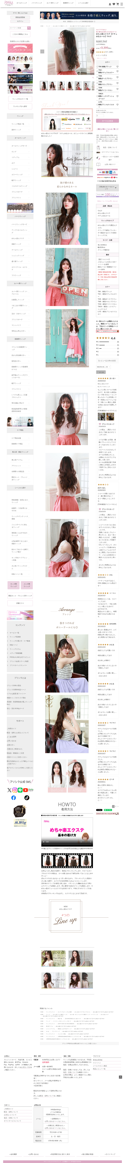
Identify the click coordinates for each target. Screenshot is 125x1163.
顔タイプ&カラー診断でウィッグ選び (20, 551)
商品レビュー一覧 (99, 1069)
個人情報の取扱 (87, 1154)
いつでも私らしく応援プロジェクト (19, 396)
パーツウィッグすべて (19, 224)
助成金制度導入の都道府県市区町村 (19, 410)
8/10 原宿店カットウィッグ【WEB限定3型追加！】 (79, 21)
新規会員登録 (20, 17)
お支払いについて (10, 1115)
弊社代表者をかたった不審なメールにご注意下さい (20, 762)
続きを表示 (103, 676)
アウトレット (16, 466)
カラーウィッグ (17, 174)
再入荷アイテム (17, 460)
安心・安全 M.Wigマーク (15, 708)
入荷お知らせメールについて (106, 188)
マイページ (96, 1056)
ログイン (20, 21)
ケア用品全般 (16, 438)
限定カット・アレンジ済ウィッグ (19, 478)
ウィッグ (48, 26)
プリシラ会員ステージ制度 (19, 661)
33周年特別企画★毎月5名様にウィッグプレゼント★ (69, 1036)
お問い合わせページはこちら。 (56, 1121)
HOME (41, 26)
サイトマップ (110, 1154)
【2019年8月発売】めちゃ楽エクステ (73, 1018)
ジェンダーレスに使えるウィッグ (19, 526)
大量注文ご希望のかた (14, 749)
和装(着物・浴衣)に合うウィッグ (20, 501)
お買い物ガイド (110, 164)
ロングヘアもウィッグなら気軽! (65, 1011)
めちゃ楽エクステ (18, 238)
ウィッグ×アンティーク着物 (20, 518)
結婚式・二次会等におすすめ (19, 509)
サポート (7, 1105)
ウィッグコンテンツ (50, 1011)
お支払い (7, 1056)
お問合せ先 (37, 1105)
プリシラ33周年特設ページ (16, 689)
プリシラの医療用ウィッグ (19, 348)
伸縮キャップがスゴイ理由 (16, 698)
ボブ (13, 163)
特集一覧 (60, 1018)
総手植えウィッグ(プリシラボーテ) (20, 376)
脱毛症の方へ (16, 361)
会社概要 (14, 1154)
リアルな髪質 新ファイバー (16, 694)
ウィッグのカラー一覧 (20, 99)
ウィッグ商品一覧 (18, 124)
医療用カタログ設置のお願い (20, 41)
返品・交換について (110, 147)
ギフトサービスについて (12, 1121)
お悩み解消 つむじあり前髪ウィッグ (20, 542)
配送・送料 (37, 1056)
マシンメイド (16, 325)
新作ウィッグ (16, 130)
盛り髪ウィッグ (17, 261)
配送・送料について (47, 1096)
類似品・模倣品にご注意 (15, 753)
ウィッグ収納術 (15, 637)
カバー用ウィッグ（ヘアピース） (19, 293)
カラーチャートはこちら (110, 152)
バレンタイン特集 (62, 1033)
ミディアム (15, 157)
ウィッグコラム (15, 649)
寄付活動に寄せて (18, 403)
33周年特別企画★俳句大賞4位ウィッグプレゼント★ (57, 1039)
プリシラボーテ (17, 192)
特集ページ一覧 (17, 574)
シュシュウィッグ (18, 255)
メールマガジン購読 (100, 1066)
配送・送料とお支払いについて (18, 733)
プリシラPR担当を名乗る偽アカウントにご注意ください (79, 1043)
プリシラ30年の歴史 (14, 685)
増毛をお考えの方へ (19, 331)
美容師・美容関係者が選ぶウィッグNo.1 (19, 703)
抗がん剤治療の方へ (19, 355)
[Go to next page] (118, 806)
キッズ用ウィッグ (13, 585)
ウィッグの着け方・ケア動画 (20, 641)
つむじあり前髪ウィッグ (19, 307)
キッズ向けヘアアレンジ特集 (19, 559)
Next (92, 51)
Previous (42, 51)
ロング (14, 151)
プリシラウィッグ (56, 1031)
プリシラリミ (16, 197)
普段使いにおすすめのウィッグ (19, 534)
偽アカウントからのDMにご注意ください (20, 769)
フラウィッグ (16, 275)
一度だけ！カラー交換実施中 (110, 158)
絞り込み (101, 372)
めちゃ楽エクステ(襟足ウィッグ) (60, 26)
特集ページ (14, 645)
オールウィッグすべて (19, 146)
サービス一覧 (14, 633)
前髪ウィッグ (16, 244)
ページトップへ (120, 1077)
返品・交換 (67, 1056)
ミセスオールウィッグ (19, 186)
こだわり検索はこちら (20, 34)
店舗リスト (20, 603)
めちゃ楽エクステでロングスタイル (82, 1011)
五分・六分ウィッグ (19, 314)
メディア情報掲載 (16, 653)
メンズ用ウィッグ (27, 585)
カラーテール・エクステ (19, 268)
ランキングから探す (20, 106)
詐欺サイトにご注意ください (17, 757)
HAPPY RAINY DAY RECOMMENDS (66, 1023)
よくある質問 (11, 737)
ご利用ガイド (11, 728)
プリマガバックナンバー (18, 665)
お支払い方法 (25, 1067)
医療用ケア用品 (17, 444)
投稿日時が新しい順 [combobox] (102, 367)
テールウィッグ (17, 250)
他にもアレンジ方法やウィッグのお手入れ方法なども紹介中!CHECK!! (68, 848)
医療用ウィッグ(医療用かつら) (20, 368)
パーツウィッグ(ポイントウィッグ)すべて (62, 1021)
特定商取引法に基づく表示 (60, 1154)
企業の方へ (11, 745)
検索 (29, 28)
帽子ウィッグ (16, 180)
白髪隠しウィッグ (18, 300)
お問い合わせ (11, 741)
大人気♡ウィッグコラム (19, 567)
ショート (15, 169)
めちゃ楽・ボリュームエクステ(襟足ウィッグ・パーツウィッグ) (84, 1014)
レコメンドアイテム (50, 1028)
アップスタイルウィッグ (19, 231)
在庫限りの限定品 (18, 471)
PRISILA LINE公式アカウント (20, 657)
